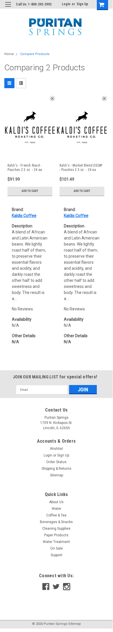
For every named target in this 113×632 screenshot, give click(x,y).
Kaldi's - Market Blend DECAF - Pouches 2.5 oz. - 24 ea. (81, 167)
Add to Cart (30, 191)
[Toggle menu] (8, 8)
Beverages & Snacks (56, 522)
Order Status (56, 462)
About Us (56, 502)
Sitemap (56, 475)
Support (56, 555)
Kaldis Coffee (24, 215)
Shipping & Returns (56, 469)
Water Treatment (56, 542)
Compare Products (34, 54)
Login (66, 4)
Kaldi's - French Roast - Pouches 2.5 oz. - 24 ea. (25, 167)
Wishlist (56, 449)
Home (9, 54)
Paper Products (56, 535)
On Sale (56, 548)
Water (56, 509)
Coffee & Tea (56, 515)
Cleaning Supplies (56, 529)
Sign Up (82, 4)
